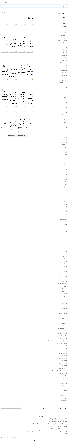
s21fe (65, 253)
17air (66, 134)
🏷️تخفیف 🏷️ (64, 400)
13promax (64, 105)
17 (66, 132)
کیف (66, 65)
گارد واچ (65, 378)
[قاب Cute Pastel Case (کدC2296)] (29, 55)
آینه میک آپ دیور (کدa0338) (22, 67)
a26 (66, 196)
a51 (66, 221)
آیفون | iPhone (63, 82)
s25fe (65, 271)
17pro (65, 137)
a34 (66, 209)
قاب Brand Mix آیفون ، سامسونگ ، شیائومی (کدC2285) (21, 124)
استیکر (65, 45)
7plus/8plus (64, 144)
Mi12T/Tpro (64, 288)
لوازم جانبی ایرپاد (63, 383)
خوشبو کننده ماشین (62, 62)
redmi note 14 (64, 350)
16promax (64, 129)
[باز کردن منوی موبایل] (66, 2)
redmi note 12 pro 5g (62, 343)
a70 (66, 239)
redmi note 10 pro (63, 330)
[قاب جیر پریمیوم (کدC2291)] (29, 110)
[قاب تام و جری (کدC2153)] (4, 28)
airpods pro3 (64, 395)
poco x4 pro (64, 301)
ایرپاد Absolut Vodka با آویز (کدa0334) (13, 69)
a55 (66, 231)
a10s (66, 159)
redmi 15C (64, 318)
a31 (66, 199)
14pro (65, 112)
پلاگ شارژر (64, 55)
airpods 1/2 (64, 385)
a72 (66, 244)
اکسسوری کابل (63, 47)
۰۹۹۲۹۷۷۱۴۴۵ (41, 416)
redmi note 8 (64, 360)
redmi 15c (64, 321)
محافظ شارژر (64, 72)
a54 (66, 229)
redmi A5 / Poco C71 (62, 326)
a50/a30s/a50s (63, 219)
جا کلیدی (65, 57)
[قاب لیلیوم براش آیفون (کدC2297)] (29, 28)
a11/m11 (65, 162)
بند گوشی (65, 50)
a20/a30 (65, 179)
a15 (66, 172)
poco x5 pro (64, 303)
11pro (65, 87)
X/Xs (66, 147)
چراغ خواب (64, 60)
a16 (66, 174)
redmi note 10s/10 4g (62, 333)
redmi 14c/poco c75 (62, 316)
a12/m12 (65, 164)
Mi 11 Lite (64, 281)
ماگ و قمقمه (64, 70)
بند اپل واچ (65, 375)
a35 (66, 211)
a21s (66, 184)
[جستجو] (0, 5)
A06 (66, 154)
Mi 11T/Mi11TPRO (62, 283)
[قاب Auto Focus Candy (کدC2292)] (4, 82)
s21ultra (65, 256)
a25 (66, 194)
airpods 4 (65, 390)
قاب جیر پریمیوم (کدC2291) (30, 122)
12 (66, 92)
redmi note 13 (64, 345)
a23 (66, 189)
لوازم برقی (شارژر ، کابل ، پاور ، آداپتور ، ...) (57, 370)
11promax (64, 90)
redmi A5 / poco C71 (62, 328)
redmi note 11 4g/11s (62, 335)
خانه (7, 12)
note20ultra (64, 249)
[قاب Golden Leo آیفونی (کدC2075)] (21, 83)
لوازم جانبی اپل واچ (63, 373)
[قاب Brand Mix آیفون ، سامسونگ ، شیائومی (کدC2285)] (21, 110)
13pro (65, 102)
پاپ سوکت (64, 52)
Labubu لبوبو (64, 42)
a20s (66, 181)
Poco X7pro (64, 311)
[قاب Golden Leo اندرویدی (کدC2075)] (29, 83)
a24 (66, 191)
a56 (66, 234)
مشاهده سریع (31, 35)
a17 (66, 177)
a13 (66, 167)
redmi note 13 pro (63, 348)
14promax (64, 114)
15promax (64, 122)
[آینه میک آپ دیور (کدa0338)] (21, 55)
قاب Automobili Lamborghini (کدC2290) (13, 96)
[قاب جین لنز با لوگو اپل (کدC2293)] (4, 55)
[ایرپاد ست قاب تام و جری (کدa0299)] (13, 28)
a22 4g (65, 186)
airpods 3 (65, 388)
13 (66, 100)
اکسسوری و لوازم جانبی (61, 40)
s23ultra (65, 263)
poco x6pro (64, 308)
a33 (66, 206)
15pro (65, 119)
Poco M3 (65, 296)
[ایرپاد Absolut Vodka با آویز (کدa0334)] (13, 55)
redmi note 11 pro (63, 338)
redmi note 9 (64, 365)
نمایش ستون (18, 17)
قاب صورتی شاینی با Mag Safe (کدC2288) (21, 42)
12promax (64, 97)
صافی (65, 26)
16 (66, 124)
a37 (66, 216)
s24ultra (65, 268)
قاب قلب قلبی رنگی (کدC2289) (4, 122)
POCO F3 (64, 291)
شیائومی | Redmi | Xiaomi (61, 278)
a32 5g (65, 204)
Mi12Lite (65, 286)
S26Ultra (65, 276)
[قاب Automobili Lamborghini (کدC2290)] (13, 83)
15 (66, 117)
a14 (66, 169)
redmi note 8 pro (63, 363)
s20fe (65, 251)
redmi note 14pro (63, 353)
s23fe (65, 261)
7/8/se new (64, 142)
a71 (66, 241)
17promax (64, 139)
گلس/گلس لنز (64, 67)
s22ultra (65, 258)
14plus (65, 110)
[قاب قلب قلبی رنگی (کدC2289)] (4, 110)
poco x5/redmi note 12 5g (61, 306)
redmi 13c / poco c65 (62, 313)
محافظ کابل (64, 75)
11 (66, 85)
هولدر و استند (64, 77)
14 (66, 107)
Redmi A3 (64, 323)
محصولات (65, 37)
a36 (66, 214)
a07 (66, 157)
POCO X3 (64, 298)
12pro (65, 95)
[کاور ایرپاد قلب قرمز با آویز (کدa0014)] (13, 110)
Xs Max (65, 149)
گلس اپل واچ (64, 380)
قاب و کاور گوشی (63, 80)
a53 (66, 226)
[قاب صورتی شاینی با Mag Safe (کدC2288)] (21, 28)
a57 (66, 236)
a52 (66, 224)
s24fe (65, 266)
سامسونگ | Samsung (62, 152)
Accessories (64, 35)
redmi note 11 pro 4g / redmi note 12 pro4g (57, 340)
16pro (65, 127)
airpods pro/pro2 (63, 393)
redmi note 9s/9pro (62, 368)
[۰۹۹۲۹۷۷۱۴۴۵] (42, 413)
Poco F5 (65, 293)
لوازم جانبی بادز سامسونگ (61, 398)
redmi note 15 (64, 355)
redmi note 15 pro (63, 358)
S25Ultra (65, 273)
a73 (66, 246)
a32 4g (65, 201)
